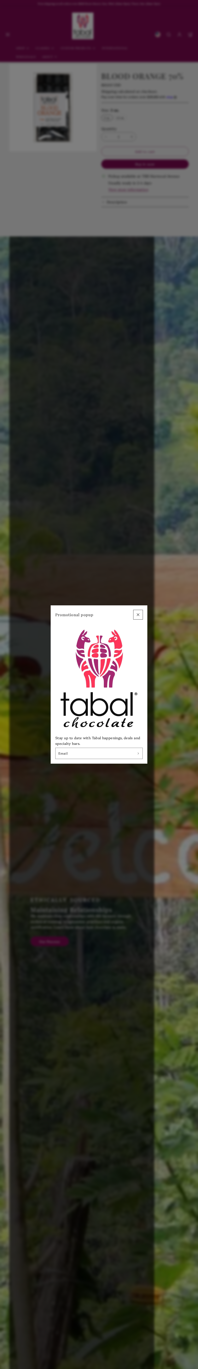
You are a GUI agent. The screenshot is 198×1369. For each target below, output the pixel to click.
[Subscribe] (138, 753)
